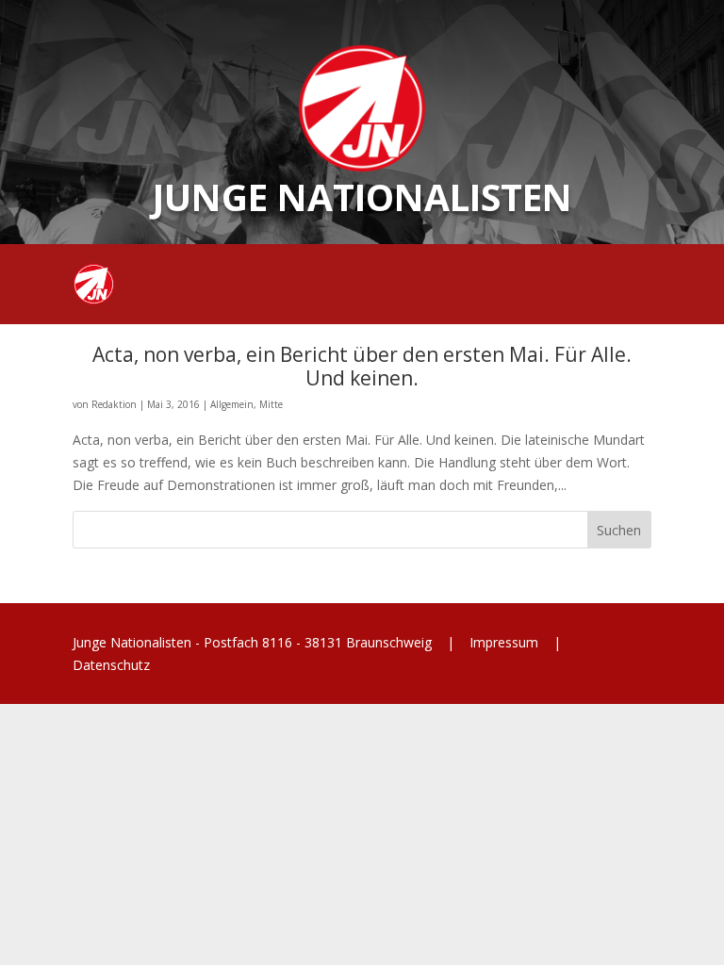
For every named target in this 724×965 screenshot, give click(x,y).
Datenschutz (111, 665)
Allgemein (232, 404)
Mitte (271, 404)
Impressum (503, 642)
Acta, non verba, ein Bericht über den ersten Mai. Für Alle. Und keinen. (362, 366)
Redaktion (114, 404)
